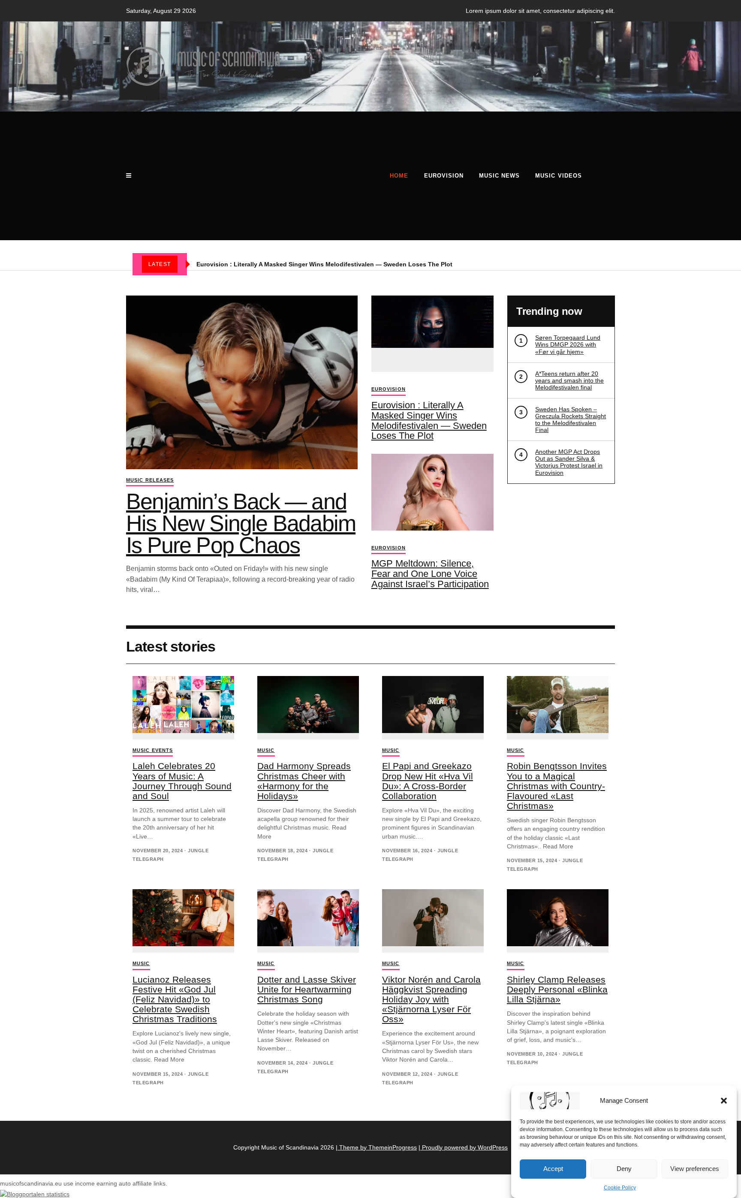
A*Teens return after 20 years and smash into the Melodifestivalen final (569, 380)
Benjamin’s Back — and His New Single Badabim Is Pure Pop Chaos (240, 523)
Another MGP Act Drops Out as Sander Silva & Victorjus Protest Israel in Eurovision (568, 462)
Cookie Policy (620, 1188)
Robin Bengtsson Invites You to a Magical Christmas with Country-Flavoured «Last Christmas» (557, 785)
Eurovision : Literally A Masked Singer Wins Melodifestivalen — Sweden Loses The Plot (324, 264)
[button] (724, 1100)
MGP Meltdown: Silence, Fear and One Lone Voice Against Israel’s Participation (430, 573)
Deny (624, 1168)
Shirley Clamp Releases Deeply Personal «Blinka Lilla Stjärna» (557, 989)
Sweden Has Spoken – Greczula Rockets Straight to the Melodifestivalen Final (570, 419)
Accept (553, 1168)
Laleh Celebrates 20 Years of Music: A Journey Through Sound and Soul (182, 780)
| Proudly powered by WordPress (463, 1147)
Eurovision (444, 175)
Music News (499, 175)
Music (266, 750)
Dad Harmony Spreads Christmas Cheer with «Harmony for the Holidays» (304, 780)
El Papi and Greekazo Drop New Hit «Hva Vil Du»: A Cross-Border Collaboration (427, 780)
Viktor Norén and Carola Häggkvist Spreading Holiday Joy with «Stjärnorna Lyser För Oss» (431, 999)
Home (399, 175)
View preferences (694, 1168)
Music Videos (558, 175)
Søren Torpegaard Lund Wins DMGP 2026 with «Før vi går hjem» (567, 344)
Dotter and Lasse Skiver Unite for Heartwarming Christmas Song (306, 989)
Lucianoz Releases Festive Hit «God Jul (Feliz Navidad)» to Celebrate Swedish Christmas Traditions (175, 999)
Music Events (153, 750)
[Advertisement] (257, 176)
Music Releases (150, 480)
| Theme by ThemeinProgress (376, 1147)
